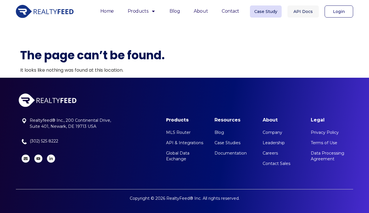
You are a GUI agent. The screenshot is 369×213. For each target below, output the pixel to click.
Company (272, 132)
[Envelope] (26, 159)
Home (107, 11)
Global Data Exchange (177, 156)
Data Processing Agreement (327, 156)
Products (138, 11)
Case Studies (227, 142)
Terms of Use (324, 142)
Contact (230, 11)
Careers (270, 153)
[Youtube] (38, 159)
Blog (175, 11)
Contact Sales (276, 163)
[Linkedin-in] (51, 159)
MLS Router (178, 132)
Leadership (274, 142)
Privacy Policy (325, 132)
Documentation (230, 153)
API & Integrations (184, 142)
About (201, 11)
